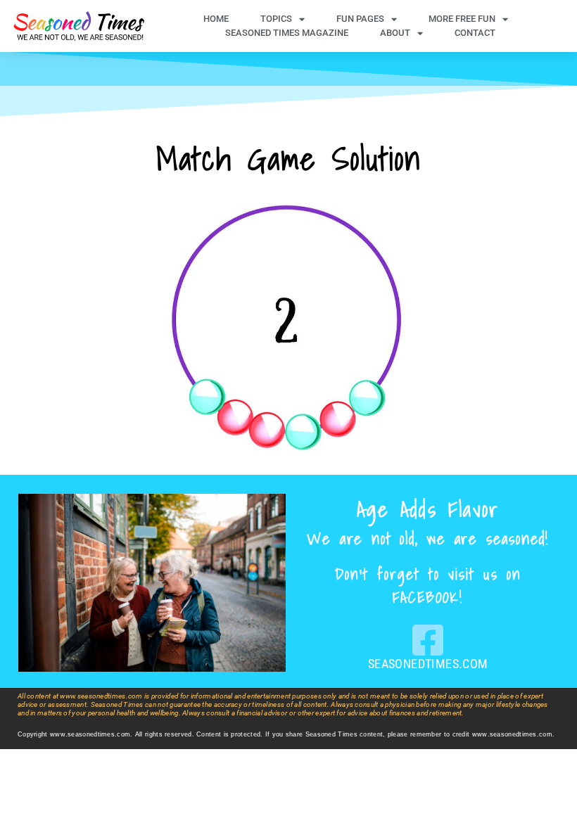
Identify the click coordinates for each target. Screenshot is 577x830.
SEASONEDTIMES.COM (428, 663)
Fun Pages (360, 18)
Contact (475, 32)
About (395, 32)
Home (216, 18)
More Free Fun (462, 18)
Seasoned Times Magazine (286, 32)
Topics (276, 18)
